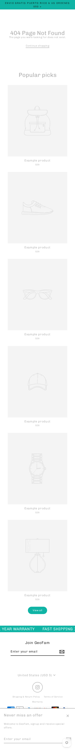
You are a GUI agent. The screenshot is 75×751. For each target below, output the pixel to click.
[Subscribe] (61, 652)
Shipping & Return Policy (26, 697)
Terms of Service (53, 697)
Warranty (37, 702)
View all (37, 610)
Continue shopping (37, 45)
